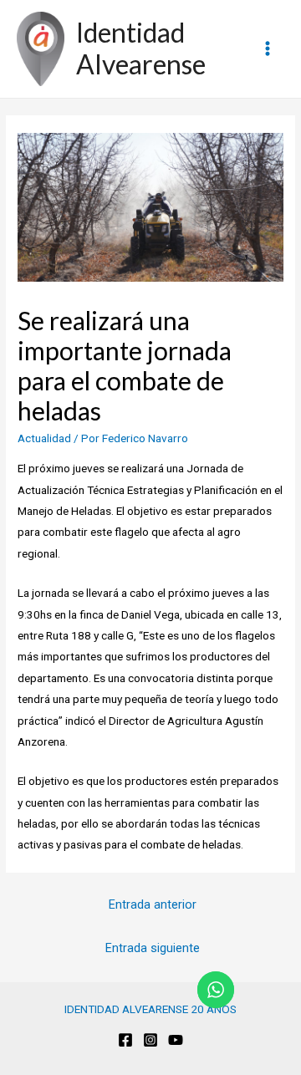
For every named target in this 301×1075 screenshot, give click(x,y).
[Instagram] (150, 1039)
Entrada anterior (152, 904)
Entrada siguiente (152, 947)
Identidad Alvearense (141, 48)
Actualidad (44, 438)
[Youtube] (175, 1039)
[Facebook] (125, 1039)
